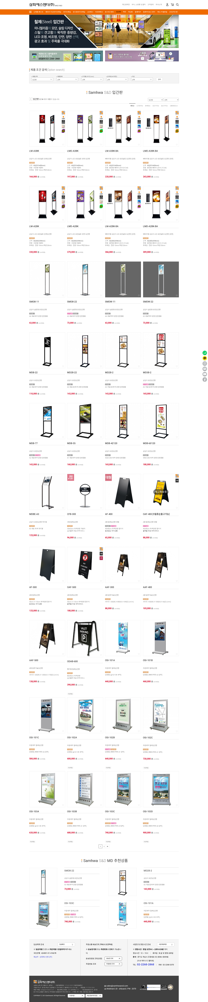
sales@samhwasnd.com (47, 990)
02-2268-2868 (90, 987)
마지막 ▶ (107, 846)
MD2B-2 (148, 870)
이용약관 (72, 995)
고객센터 (151, 5)
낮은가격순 (156, 106)
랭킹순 (132, 106)
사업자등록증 (163, 944)
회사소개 (159, 5)
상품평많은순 (174, 106)
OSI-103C (69, 903)
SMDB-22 (69, 870)
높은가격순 (164, 106)
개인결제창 (126, 5)
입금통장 (62, 944)
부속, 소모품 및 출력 (138, 5)
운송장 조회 (109, 958)
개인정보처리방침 (92, 995)
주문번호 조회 (110, 964)
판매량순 (147, 106)
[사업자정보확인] (77, 985)
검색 (177, 4)
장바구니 (172, 4)
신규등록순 (139, 106)
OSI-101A (148, 903)
